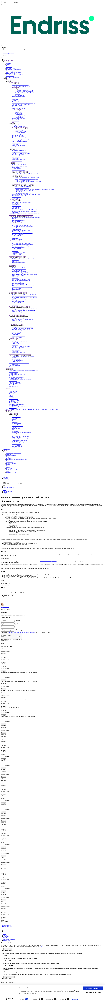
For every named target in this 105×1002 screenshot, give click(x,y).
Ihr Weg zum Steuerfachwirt (18, 267)
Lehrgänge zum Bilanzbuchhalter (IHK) (21, 86)
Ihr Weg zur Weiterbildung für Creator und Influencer (24, 318)
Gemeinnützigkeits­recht (11, 70)
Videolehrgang (15, 261)
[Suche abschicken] (24, 49)
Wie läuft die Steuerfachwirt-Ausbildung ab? (22, 438)
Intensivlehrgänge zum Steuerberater (20, 127)
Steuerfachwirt (12, 265)
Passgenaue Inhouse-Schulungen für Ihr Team (16, 459)
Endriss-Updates (10, 76)
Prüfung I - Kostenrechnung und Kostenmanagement (27, 177)
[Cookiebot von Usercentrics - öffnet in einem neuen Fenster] (9, 999)
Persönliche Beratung (17, 446)
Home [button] (4, 59)
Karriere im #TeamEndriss (12, 469)
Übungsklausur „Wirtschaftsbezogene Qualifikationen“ (24, 209)
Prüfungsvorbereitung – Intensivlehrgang (21, 153)
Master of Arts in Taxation (18, 135)
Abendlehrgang (15, 260)
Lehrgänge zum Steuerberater (18, 126)
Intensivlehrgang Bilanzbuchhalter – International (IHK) (24, 297)
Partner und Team (16, 428)
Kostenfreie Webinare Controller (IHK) (21, 171)
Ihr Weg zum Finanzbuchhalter (19, 150)
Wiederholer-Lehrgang (20, 95)
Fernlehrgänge (9, 368)
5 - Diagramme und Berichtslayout (22, 193)
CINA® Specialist (16, 361)
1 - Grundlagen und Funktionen (22, 188)
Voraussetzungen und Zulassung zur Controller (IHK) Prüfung (26, 194)
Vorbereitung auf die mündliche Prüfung (24, 91)
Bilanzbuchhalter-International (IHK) (17, 374)
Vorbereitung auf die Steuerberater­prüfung (21, 432)
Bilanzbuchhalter (13, 373)
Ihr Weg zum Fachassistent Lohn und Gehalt (22, 225)
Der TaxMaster (15, 415)
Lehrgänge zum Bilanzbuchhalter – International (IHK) (24, 296)
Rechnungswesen (10, 65)
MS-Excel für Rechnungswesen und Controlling (23, 184)
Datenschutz (6, 936)
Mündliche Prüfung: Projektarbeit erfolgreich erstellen (27, 173)
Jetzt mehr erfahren (8, 950)
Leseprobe (14, 427)
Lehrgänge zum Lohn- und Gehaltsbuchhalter (22, 244)
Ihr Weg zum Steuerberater (18, 125)
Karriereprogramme (10, 73)
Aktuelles (8, 63)
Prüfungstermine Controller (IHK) (19, 195)
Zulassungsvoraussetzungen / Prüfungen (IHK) (22, 300)
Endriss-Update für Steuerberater (19, 141)
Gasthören (8, 454)
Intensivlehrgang (16, 227)
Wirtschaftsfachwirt (13, 386)
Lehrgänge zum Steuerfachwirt (19, 269)
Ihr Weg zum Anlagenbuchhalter (19, 341)
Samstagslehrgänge (19, 114)
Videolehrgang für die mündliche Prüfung (24, 92)
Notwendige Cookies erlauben (93, 992)
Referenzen (14, 429)
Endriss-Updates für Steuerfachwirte (20, 284)
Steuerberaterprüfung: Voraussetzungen (21, 139)
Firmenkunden (6, 449)
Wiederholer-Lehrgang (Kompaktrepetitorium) (22, 233)
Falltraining (17, 94)
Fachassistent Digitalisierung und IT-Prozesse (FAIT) (21, 215)
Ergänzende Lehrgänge (20, 132)
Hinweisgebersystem (11, 472)
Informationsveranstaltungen (18, 96)
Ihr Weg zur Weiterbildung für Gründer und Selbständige (25, 309)
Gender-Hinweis (7, 940)
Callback (8, 467)
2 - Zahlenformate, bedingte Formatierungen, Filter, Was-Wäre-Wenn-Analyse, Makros (34, 189)
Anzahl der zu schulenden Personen (22, 630)
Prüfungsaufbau (15, 208)
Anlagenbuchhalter (13, 338)
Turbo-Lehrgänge (19, 117)
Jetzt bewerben (15, 447)
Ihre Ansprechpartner (11, 463)
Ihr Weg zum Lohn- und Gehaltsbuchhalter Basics (23, 258)
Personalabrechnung (10, 68)
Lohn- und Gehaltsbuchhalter (15, 240)
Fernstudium (15, 203)
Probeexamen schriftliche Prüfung (19, 231)
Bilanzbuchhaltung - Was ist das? (19, 108)
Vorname (16, 621)
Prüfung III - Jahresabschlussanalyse (23, 180)
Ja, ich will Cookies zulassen (93, 988)
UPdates (14, 100)
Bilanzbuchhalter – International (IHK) (18, 292)
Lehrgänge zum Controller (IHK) (19, 166)
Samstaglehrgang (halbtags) (21, 116)
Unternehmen (17, 620)
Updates (14, 298)
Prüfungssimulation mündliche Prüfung (21, 280)
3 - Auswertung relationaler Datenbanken (24, 190)
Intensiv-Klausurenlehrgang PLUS (20, 273)
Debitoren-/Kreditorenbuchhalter (16, 324)
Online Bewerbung (16, 417)
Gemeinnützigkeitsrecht (14, 400)
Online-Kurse (15, 218)
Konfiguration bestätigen (9, 977)
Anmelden (3, 653)
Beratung (14, 419)
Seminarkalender (13, 391)
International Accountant (14, 365)
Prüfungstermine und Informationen (20, 137)
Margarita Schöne (5, 607)
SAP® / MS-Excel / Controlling (13, 72)
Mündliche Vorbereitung (20, 131)
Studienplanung (15, 431)
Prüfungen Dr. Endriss (17, 105)
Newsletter (5, 477)
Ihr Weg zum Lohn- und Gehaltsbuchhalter (21, 243)
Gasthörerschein (15, 121)
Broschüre (14, 420)
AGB (9, 632)
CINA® (14, 357)
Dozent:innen (15, 422)
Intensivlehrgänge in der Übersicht (22, 134)
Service (5, 450)
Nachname (16, 623)
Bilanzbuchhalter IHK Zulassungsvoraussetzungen (23, 103)
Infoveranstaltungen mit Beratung (13, 453)
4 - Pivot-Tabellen (19, 191)
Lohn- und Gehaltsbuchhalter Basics (17, 256)
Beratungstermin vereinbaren (18, 118)
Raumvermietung (10, 462)
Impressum (5, 935)
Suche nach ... (17, 2)
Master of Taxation (13, 413)
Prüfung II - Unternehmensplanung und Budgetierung (27, 179)
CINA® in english (16, 359)
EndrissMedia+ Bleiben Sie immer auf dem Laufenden (18, 393)
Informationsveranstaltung (18, 426)
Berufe (7, 471)
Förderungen (9, 458)
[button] (53, 49)
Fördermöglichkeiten (16, 423)
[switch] (41, 999)
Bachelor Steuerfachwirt (14, 433)
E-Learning (6, 479)
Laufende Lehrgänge (16, 109)
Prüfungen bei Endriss (17, 175)
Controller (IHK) (13, 162)
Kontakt (8, 466)
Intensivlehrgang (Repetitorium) (19, 271)
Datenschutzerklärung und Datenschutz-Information (23, 632)
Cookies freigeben (7, 949)
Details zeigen (75, 999)
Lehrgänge (8, 79)
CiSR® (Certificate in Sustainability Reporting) (19, 363)
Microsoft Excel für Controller (19, 182)
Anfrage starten (4, 640)
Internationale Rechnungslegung (13, 69)
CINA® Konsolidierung (17, 360)
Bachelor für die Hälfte (17, 441)
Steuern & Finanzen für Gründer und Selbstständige (23, 310)
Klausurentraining (19, 130)
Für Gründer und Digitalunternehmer (14, 77)
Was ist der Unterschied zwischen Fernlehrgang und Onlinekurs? (23, 370)
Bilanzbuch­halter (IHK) (14, 82)
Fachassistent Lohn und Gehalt (16, 222)
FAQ (13, 107)
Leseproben (9, 457)
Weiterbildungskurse (8, 60)
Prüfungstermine (15, 207)
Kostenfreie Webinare (17, 119)
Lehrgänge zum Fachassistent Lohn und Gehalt (22, 226)
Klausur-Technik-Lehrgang (18, 275)
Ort (14, 626)
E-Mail (15, 629)
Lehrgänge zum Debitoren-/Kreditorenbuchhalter (23, 328)
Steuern (8, 64)
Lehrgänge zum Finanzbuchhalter (19, 152)
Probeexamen (15, 278)
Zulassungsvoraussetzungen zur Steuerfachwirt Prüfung (24, 285)
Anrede (2, 618)
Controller (11, 375)
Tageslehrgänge (18, 112)
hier (41, 946)
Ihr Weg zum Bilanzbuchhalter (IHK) (20, 85)
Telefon (15, 627)
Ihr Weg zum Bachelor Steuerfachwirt (20, 436)
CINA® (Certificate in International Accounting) (20, 354)
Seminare (8, 388)
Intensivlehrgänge (16, 87)
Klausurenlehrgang (16, 229)
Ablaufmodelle (15, 418)
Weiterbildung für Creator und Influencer (18, 315)
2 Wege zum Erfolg (16, 437)
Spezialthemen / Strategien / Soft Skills (15, 74)
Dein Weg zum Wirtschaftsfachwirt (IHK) (21, 202)
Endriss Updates (12, 408)
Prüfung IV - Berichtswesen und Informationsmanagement (28, 181)
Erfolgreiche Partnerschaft (18, 442)
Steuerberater (12, 122)
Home (4, 490)
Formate (5, 492)
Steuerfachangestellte (14, 364)
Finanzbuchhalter (13, 148)
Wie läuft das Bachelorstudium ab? (20, 440)
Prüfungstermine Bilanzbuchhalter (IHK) (21, 104)
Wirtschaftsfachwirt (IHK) (15, 199)
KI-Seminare (9, 67)
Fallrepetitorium (15, 276)
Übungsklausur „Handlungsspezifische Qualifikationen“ (24, 211)
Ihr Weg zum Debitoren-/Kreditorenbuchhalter (22, 327)
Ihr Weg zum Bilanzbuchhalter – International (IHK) (24, 294)
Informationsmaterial (16, 98)
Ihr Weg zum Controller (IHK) (19, 164)
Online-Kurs (15, 342)
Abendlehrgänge (18, 113)
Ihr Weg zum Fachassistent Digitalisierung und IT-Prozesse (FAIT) (27, 217)
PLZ (15, 624)
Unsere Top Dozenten (17, 146)
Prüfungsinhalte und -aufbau (18, 101)
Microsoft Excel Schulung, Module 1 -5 (24, 186)
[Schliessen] (1, 981)
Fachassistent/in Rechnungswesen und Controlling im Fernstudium (24, 213)
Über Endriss (9, 468)
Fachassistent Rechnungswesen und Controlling (20, 379)
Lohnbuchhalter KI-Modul (18, 254)
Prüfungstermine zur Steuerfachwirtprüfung (22, 287)
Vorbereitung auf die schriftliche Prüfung (24, 90)
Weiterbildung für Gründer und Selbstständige (19, 306)
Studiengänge (9, 410)
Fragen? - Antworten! (17, 445)
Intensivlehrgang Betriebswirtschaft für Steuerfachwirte (24, 274)
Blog (7, 460)
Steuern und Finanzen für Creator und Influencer (23, 319)
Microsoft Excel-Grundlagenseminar (48, 561)
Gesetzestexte (15, 99)
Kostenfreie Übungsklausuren (18, 145)
